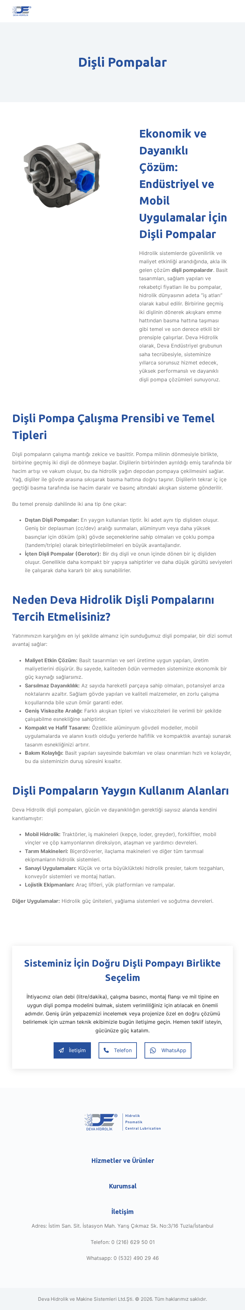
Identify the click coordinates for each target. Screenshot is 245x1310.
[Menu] (230, 11)
